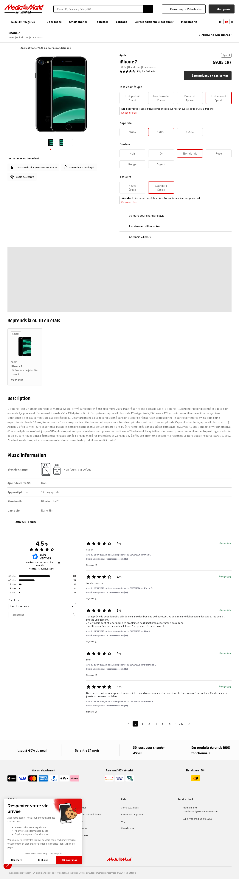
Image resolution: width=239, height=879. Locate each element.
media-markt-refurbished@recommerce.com (200, 809)
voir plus (162, 626)
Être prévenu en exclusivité (210, 75)
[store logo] (24, 8)
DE (220, 22)
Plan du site (127, 828)
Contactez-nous (130, 807)
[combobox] (98, 9)
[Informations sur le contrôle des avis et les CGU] (59, 562)
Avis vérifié (226, 543)
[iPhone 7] (25, 346)
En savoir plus (129, 112)
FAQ (123, 821)
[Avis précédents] (129, 723)
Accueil (9, 48)
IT (232, 22)
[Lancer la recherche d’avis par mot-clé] (73, 615)
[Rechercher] (148, 9)
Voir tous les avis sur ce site (41, 568)
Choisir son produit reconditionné (83, 814)
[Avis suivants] (189, 724)
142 (181, 723)
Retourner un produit (132, 814)
